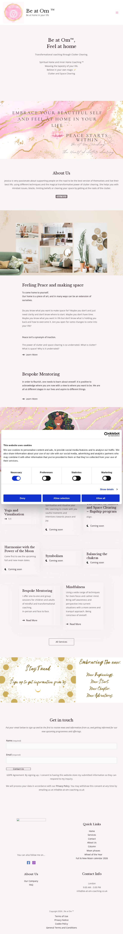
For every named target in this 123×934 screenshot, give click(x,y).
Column (92, 846)
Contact (92, 838)
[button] (61, 641)
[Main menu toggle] (117, 12)
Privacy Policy (62, 786)
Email (13, 754)
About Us (91, 842)
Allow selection (62, 498)
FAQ (31, 884)
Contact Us (18, 769)
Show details (107, 489)
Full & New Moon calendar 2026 (92, 858)
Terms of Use (61, 916)
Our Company (31, 881)
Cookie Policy (61, 923)
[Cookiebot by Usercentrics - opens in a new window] (106, 434)
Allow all (100, 498)
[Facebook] (28, 862)
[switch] (46, 478)
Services (92, 834)
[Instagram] (34, 862)
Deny (22, 498)
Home (92, 831)
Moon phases (93, 850)
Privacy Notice (61, 920)
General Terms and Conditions (61, 927)
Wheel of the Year (93, 854)
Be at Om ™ (40, 11)
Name (13, 740)
